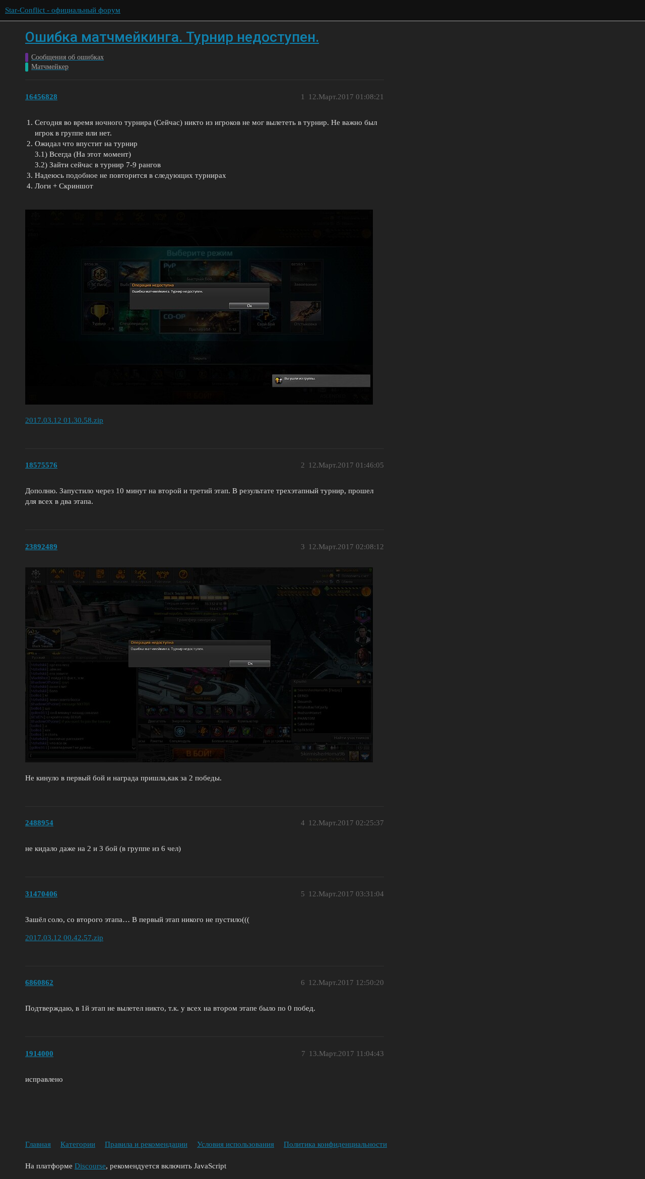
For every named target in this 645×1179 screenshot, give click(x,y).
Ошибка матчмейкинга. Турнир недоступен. (172, 37)
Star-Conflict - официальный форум (62, 10)
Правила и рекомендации (146, 1144)
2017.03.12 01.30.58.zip (64, 420)
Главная (38, 1144)
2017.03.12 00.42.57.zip (64, 938)
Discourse (90, 1166)
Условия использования (235, 1144)
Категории (77, 1144)
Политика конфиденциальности (335, 1144)
